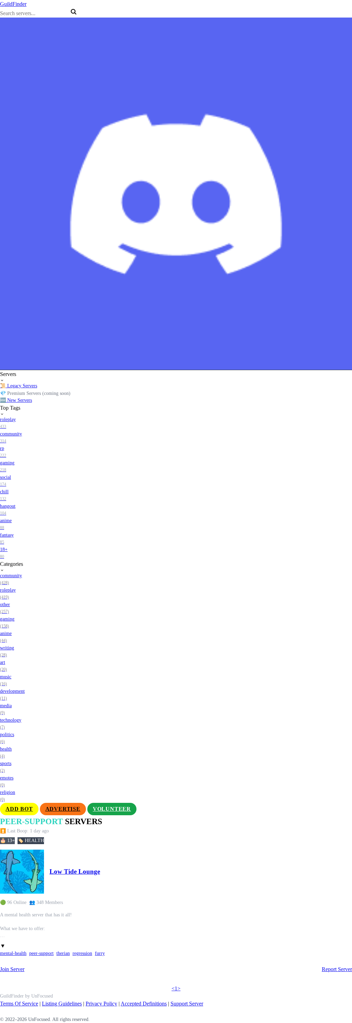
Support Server (186, 1003)
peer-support (41, 953)
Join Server (12, 969)
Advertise (62, 809)
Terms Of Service (19, 1003)
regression (82, 953)
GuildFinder (13, 4)
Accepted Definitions (144, 1003)
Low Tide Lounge (75, 871)
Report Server (337, 969)
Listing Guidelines (62, 1003)
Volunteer (112, 809)
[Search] (73, 11)
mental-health (13, 953)
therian (63, 953)
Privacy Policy (101, 1003)
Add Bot (19, 809)
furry (100, 953)
